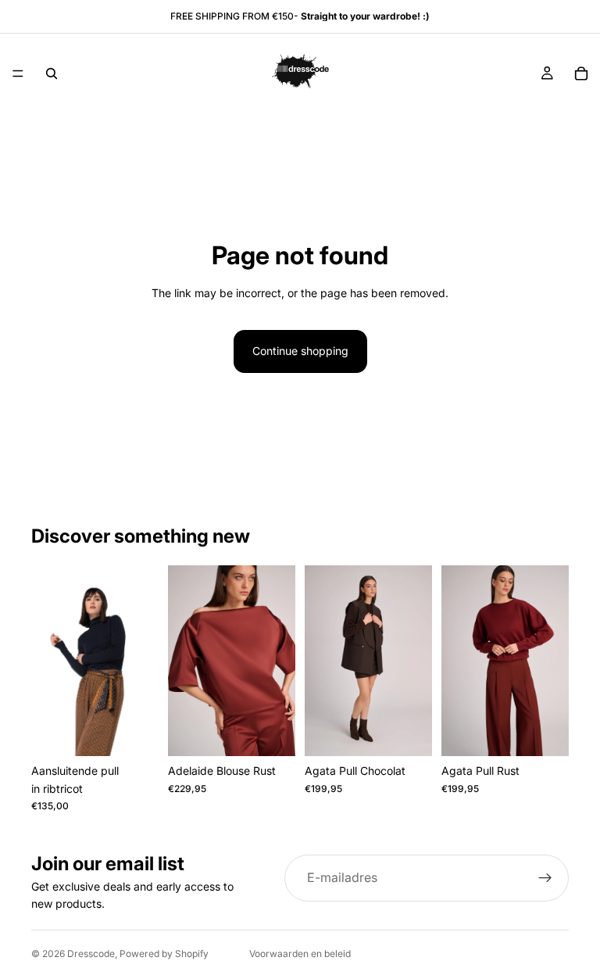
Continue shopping (300, 350)
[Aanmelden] (545, 878)
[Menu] (18, 73)
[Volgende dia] (141, 661)
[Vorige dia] (48, 661)
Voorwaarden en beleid (300, 953)
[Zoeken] (51, 73)
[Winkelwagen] (581, 73)
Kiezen (147, 731)
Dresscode (91, 953)
